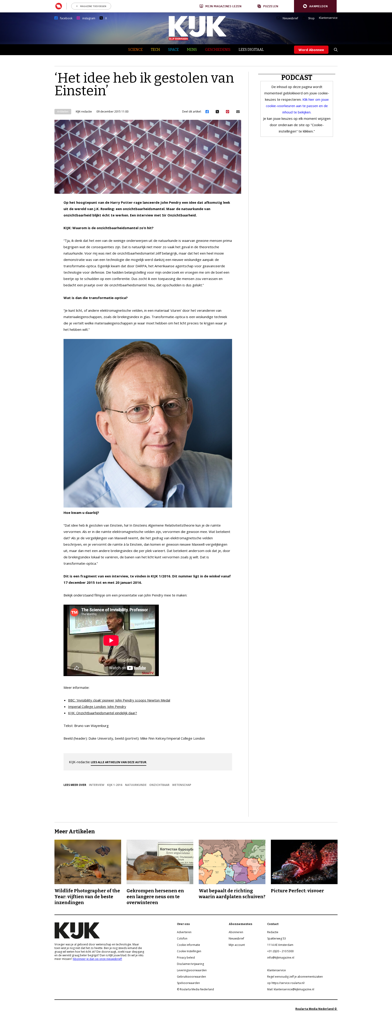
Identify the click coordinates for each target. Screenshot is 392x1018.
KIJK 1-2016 (114, 785)
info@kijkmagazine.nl (280, 957)
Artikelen (63, 111)
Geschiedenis (217, 49)
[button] (315, 6)
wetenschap (181, 785)
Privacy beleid (186, 957)
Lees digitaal (251, 49)
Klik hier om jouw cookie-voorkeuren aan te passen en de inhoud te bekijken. (297, 105)
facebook (66, 18)
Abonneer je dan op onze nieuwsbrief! (97, 959)
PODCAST (296, 78)
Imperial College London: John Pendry (97, 706)
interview (96, 785)
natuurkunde (136, 785)
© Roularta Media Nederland (195, 989)
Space (173, 49)
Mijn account (237, 945)
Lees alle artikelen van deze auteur (118, 762)
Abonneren (236, 932)
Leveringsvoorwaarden (192, 970)
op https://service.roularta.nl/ (286, 983)
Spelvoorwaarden (188, 983)
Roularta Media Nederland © (316, 1009)
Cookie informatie (188, 945)
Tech (155, 49)
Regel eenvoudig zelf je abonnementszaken (295, 977)
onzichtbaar (159, 785)
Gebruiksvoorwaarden (191, 977)
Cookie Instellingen (189, 951)
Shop (311, 18)
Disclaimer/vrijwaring (190, 964)
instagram (88, 18)
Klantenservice (328, 18)
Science (135, 49)
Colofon (182, 938)
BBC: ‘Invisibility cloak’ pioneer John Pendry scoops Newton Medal (119, 700)
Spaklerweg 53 (276, 938)
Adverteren (184, 932)
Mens (192, 49)
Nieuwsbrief (290, 18)
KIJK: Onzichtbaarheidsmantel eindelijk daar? (102, 713)
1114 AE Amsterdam (280, 945)
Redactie (272, 932)
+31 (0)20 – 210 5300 (280, 951)
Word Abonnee (311, 49)
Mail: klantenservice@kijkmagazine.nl (290, 989)
